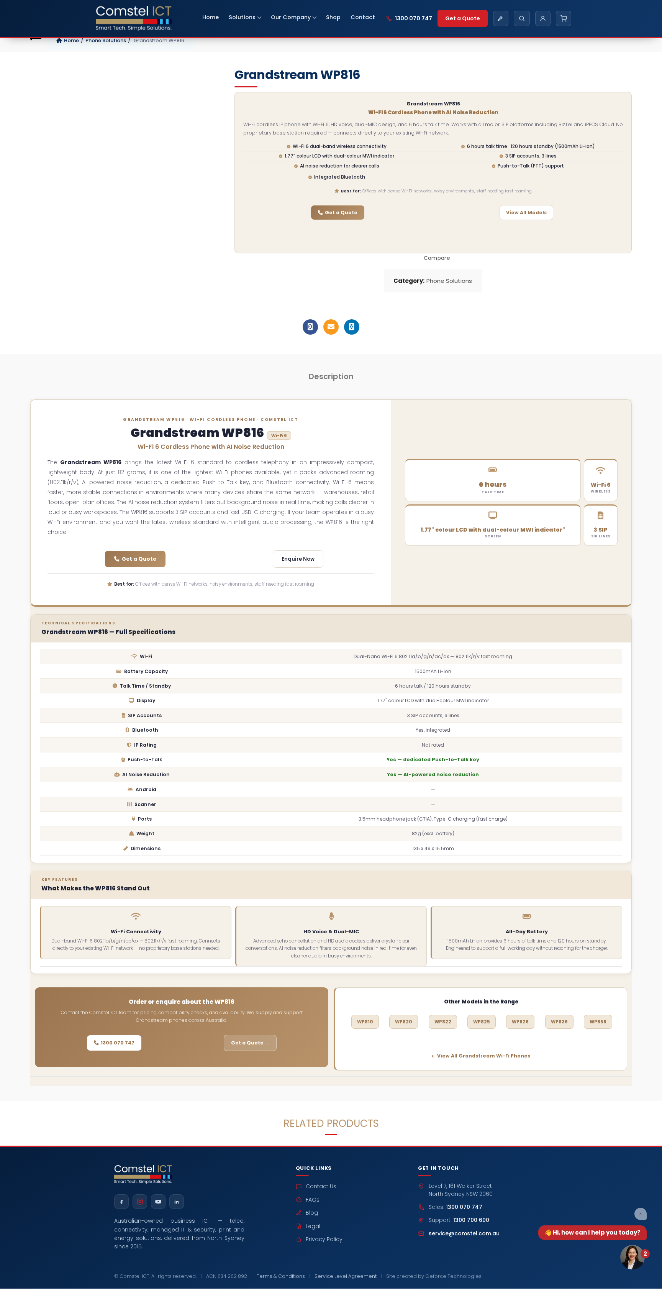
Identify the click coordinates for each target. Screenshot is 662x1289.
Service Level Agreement (346, 1276)
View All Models (526, 212)
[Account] (543, 18)
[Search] (522, 18)
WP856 (598, 1022)
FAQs (313, 1200)
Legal (313, 1226)
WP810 (365, 1022)
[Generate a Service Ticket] (500, 18)
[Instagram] (140, 1201)
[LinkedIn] (351, 327)
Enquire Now (298, 559)
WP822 (442, 1022)
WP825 (481, 1022)
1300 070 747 (117, 1042)
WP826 (520, 1022)
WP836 (559, 1022)
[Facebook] (310, 327)
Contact (363, 17)
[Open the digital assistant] (632, 1257)
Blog (312, 1213)
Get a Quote (341, 212)
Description (331, 376)
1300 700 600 (471, 1220)
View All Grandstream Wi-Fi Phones (483, 1056)
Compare (437, 258)
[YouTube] (158, 1201)
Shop (333, 17)
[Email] (331, 327)
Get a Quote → (250, 1042)
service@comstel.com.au (464, 1233)
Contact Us (321, 1186)
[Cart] (563, 18)
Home (71, 40)
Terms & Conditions (281, 1276)
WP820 (403, 1022)
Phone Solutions (105, 40)
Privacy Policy (324, 1239)
